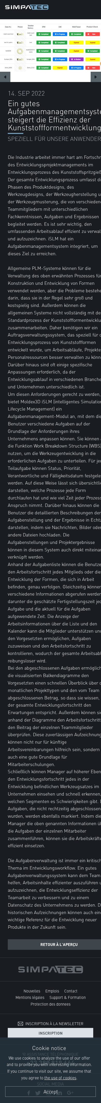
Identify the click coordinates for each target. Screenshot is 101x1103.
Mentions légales (30, 997)
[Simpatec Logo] (26, 6)
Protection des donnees (50, 1004)
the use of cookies (60, 1077)
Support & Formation (67, 997)
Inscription (51, 1033)
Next (96, 77)
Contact (70, 990)
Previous (5, 77)
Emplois (52, 990)
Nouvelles (32, 990)
